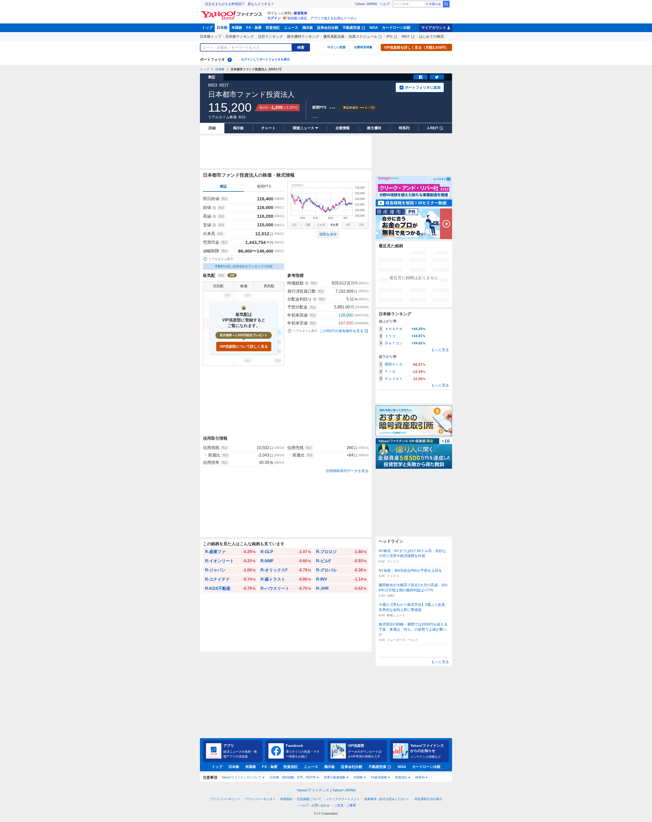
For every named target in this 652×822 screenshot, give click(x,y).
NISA (374, 27)
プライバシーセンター (260, 799)
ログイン (274, 18)
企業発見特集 (363, 47)
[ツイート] (437, 77)
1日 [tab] (294, 225)
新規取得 (300, 13)
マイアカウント (433, 27)
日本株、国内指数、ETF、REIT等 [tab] (293, 777)
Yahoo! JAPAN (366, 4)
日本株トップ (210, 36)
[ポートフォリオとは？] (230, 59)
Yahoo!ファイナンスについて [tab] (241, 777)
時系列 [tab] (420, 777)
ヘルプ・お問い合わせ (314, 805)
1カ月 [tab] (321, 225)
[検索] (446, 4)
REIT (406, 36)
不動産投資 (351, 27)
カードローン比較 (396, 27)
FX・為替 (254, 27)
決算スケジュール (363, 36)
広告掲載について (309, 799)
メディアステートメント (343, 799)
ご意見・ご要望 (345, 805)
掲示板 (307, 27)
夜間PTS (264, 186)
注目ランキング (270, 36)
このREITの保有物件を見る (341, 331)
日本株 (222, 27)
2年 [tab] (361, 225)
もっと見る (440, 350)
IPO (389, 36)
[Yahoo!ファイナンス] (232, 12)
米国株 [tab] (358, 777)
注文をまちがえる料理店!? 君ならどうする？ (239, 4)
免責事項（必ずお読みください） (387, 799)
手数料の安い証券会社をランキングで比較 (244, 266)
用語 (224, 199)
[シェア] (420, 77)
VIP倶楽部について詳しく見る (244, 346)
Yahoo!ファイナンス (313, 790)
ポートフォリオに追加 (423, 87)
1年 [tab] (348, 225)
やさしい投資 (336, 47)
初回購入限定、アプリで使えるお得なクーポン (322, 18)
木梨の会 (435, 4)
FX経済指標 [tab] (379, 777)
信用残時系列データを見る (347, 471)
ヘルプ (385, 4)
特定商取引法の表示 (428, 799)
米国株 (237, 27)
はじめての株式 (431, 36)
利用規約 (286, 799)
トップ (207, 27)
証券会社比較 (327, 27)
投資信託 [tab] (401, 777)
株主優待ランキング (303, 36)
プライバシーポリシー (225, 799)
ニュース (291, 27)
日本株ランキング (239, 36)
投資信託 (273, 27)
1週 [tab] (307, 225)
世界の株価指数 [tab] (334, 777)
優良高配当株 (334, 36)
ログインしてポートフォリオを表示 (265, 59)
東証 (223, 186)
